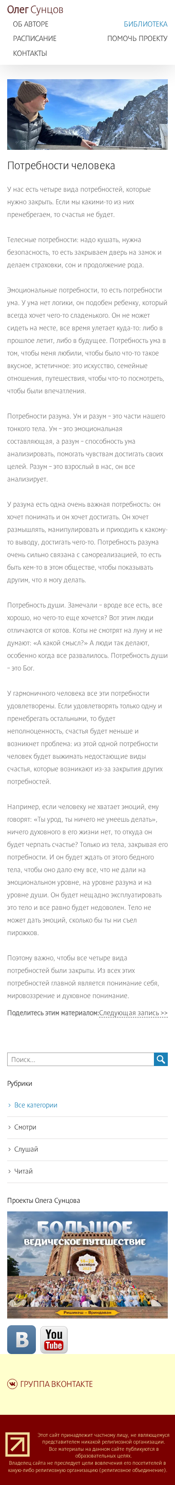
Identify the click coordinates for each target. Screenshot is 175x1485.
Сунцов (35, 10)
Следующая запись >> (133, 1013)
